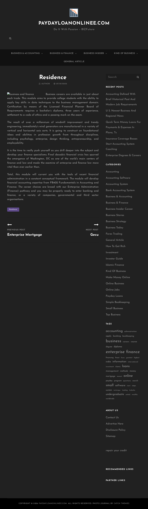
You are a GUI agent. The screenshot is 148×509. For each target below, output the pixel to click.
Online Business (115, 283)
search (135, 381)
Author (45, 84)
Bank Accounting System (120, 190)
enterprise (115, 352)
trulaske (132, 390)
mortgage (110, 376)
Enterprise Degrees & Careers (123, 155)
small (110, 385)
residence (13, 209)
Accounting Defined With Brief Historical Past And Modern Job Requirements (121, 99)
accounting (114, 331)
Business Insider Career (119, 209)
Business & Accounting (25, 53)
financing (110, 358)
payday (109, 381)
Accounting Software (118, 178)
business (113, 341)
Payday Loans (114, 296)
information (119, 361)
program (118, 381)
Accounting (112, 172)
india (108, 362)
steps (134, 386)
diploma (118, 347)
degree (109, 347)
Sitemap (110, 436)
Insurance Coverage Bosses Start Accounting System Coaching (121, 144)
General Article (74, 62)
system (109, 390)
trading (125, 390)
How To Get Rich (115, 246)
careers (126, 342)
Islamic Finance (115, 265)
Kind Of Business (124, 53)
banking (117, 336)
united (128, 394)
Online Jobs (113, 290)
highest (136, 358)
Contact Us (112, 417)
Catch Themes (121, 503)
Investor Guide (114, 259)
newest (119, 376)
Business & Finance (62, 53)
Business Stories (115, 215)
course (134, 342)
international (133, 362)
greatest (129, 358)
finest (117, 358)
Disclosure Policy (115, 430)
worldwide (110, 399)
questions (127, 381)
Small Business (114, 308)
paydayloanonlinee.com (74, 23)
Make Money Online (118, 277)
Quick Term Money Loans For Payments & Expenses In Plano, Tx (123, 127)
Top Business (113, 314)
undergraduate (115, 394)
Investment (112, 252)
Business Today (114, 227)
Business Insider (94, 53)
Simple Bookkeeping (118, 302)
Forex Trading (114, 234)
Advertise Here (114, 424)
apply (108, 336)
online (128, 376)
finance (133, 352)
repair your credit (116, 450)
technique (117, 390)
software (120, 385)
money (133, 371)
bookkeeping (128, 336)
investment (110, 367)
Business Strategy (116, 221)
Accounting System (117, 184)
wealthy (135, 394)
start (128, 386)
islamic (118, 367)
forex (123, 358)
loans (126, 366)
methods (124, 371)
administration (130, 331)
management (112, 371)
